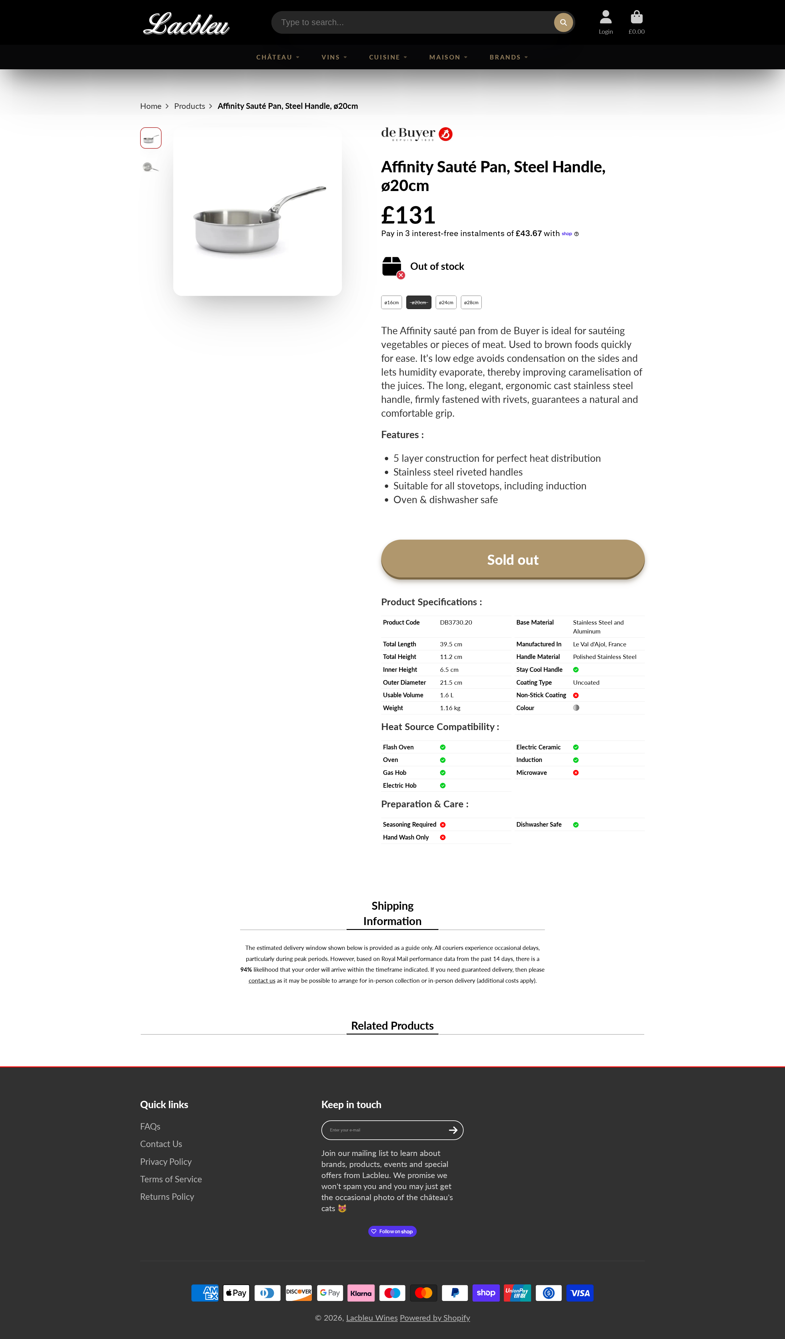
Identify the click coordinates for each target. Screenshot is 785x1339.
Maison (445, 57)
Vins (331, 57)
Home (151, 105)
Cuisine (384, 57)
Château (274, 57)
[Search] (563, 22)
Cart (637, 22)
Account (606, 22)
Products (189, 105)
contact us (262, 980)
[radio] (391, 302)
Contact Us (161, 1143)
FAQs (150, 1126)
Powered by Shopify (435, 1317)
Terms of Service (171, 1179)
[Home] (186, 22)
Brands (505, 57)
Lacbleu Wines (372, 1317)
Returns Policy (167, 1196)
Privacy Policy (166, 1161)
